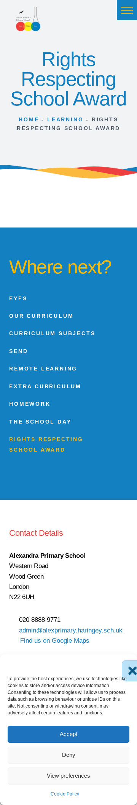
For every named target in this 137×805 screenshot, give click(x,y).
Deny (68, 755)
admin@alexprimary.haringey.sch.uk (71, 630)
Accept (68, 734)
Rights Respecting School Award (46, 444)
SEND (18, 351)
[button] (127, 10)
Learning (65, 119)
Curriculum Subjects (52, 333)
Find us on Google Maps (54, 640)
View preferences (68, 775)
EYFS (18, 298)
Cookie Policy (65, 794)
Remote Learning (43, 369)
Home (29, 119)
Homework (29, 404)
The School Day (40, 422)
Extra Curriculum (45, 386)
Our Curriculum (41, 316)
